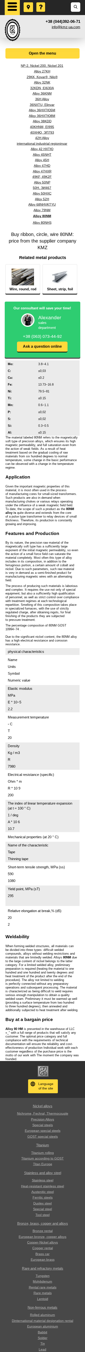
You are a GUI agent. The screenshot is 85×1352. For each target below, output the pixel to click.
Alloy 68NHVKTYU (42, 204)
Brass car (42, 1254)
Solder (42, 1338)
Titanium (42, 1145)
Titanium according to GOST (42, 1158)
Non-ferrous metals (42, 1307)
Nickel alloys (42, 1106)
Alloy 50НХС (42, 193)
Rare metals (43, 1293)
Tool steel (42, 1215)
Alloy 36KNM (42, 93)
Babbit (42, 1332)
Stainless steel (42, 1180)
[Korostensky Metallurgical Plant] (12, 30)
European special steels (42, 1131)
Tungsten (43, 1276)
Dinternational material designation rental (42, 1321)
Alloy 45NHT (42, 154)
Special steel (42, 1209)
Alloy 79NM (42, 210)
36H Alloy (42, 99)
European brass (43, 1259)
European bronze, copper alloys (42, 1237)
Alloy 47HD (42, 166)
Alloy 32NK (42, 82)
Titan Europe (42, 1164)
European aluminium (42, 1326)
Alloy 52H (42, 199)
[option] (22, 279)
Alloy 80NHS (42, 222)
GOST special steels (42, 1136)
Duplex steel (42, 1203)
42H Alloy (42, 138)
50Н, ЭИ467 (42, 188)
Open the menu (42, 53)
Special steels (42, 1125)
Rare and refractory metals (42, 1268)
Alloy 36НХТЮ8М (42, 116)
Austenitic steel (42, 1192)
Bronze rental (43, 1231)
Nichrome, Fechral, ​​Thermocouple (42, 1113)
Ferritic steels (43, 1197)
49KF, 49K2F (42, 177)
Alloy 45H (42, 160)
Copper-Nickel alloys (42, 1242)
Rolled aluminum (42, 1315)
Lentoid (42, 1299)
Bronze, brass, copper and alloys (42, 1223)
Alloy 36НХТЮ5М (42, 110)
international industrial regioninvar (42, 143)
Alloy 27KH (42, 71)
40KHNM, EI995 (42, 127)
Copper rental (42, 1248)
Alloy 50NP (42, 182)
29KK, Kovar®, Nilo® (42, 77)
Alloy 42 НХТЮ (42, 149)
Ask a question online (42, 346)
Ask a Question (41, 2)
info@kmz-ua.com (66, 27)
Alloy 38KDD (42, 121)
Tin (42, 1343)
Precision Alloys (42, 1119)
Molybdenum (42, 1281)
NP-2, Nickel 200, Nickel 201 (42, 66)
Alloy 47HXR (42, 171)
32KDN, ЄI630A (42, 88)
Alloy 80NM (42, 216)
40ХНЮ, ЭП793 (42, 132)
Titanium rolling (42, 1153)
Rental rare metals (42, 1287)
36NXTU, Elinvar (42, 105)
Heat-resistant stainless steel (42, 1186)
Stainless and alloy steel (42, 1173)
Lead (42, 1349)
